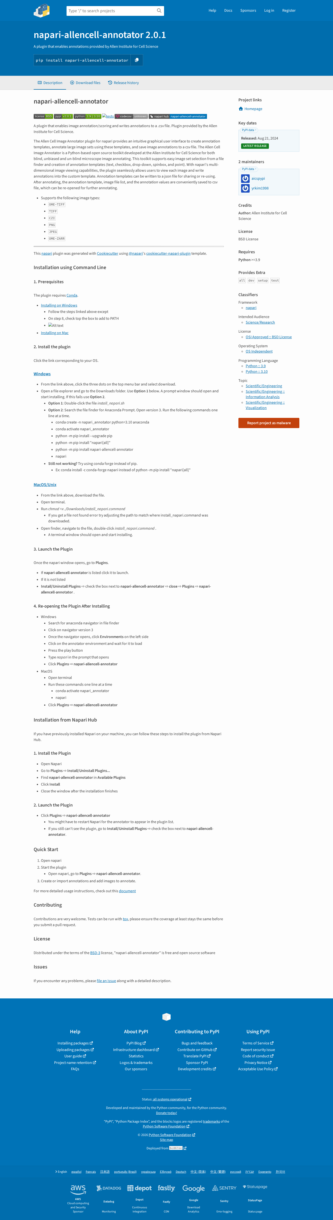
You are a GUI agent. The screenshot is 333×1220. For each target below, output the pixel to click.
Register (289, 10)
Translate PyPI (194, 1056)
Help (212, 10)
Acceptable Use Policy (256, 1069)
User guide (73, 1056)
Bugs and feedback (197, 1043)
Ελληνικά (165, 1172)
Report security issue (258, 1049)
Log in (269, 10)
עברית (249, 1172)
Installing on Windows (59, 305)
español (76, 1172)
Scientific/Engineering (264, 386)
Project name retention (73, 1062)
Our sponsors (136, 1069)
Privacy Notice (256, 1062)
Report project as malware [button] (269, 423)
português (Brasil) (125, 1172)
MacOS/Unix (45, 485)
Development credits (195, 1069)
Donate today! (166, 1113)
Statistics (136, 1056)
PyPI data (248, 130)
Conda (72, 295)
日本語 (105, 1172)
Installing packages (73, 1043)
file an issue (106, 981)
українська (148, 1172)
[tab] (50, 83)
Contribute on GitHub (195, 1049)
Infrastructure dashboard (134, 1049)
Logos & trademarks (136, 1062)
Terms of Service (255, 1043)
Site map (166, 1139)
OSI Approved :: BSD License (269, 337)
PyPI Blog (134, 1043)
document (127, 891)
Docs (228, 10)
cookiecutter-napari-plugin (168, 253)
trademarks (211, 1121)
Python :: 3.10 (257, 371)
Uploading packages (73, 1049)
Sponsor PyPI (197, 1062)
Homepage (253, 109)
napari (46, 253)
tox (125, 919)
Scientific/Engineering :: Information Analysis (265, 394)
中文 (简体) (198, 1172)
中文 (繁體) (218, 1172)
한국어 (280, 1172)
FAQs (75, 1069)
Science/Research (260, 322)
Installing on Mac (55, 333)
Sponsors (248, 10)
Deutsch (181, 1172)
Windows (42, 374)
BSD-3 (95, 953)
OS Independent (259, 351)
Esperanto (264, 1172)
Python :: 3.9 (256, 366)
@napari (136, 253)
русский (235, 1172)
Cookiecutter (107, 253)
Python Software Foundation (164, 1126)
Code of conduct (256, 1056)
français (91, 1172)
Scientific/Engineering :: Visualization (265, 405)
